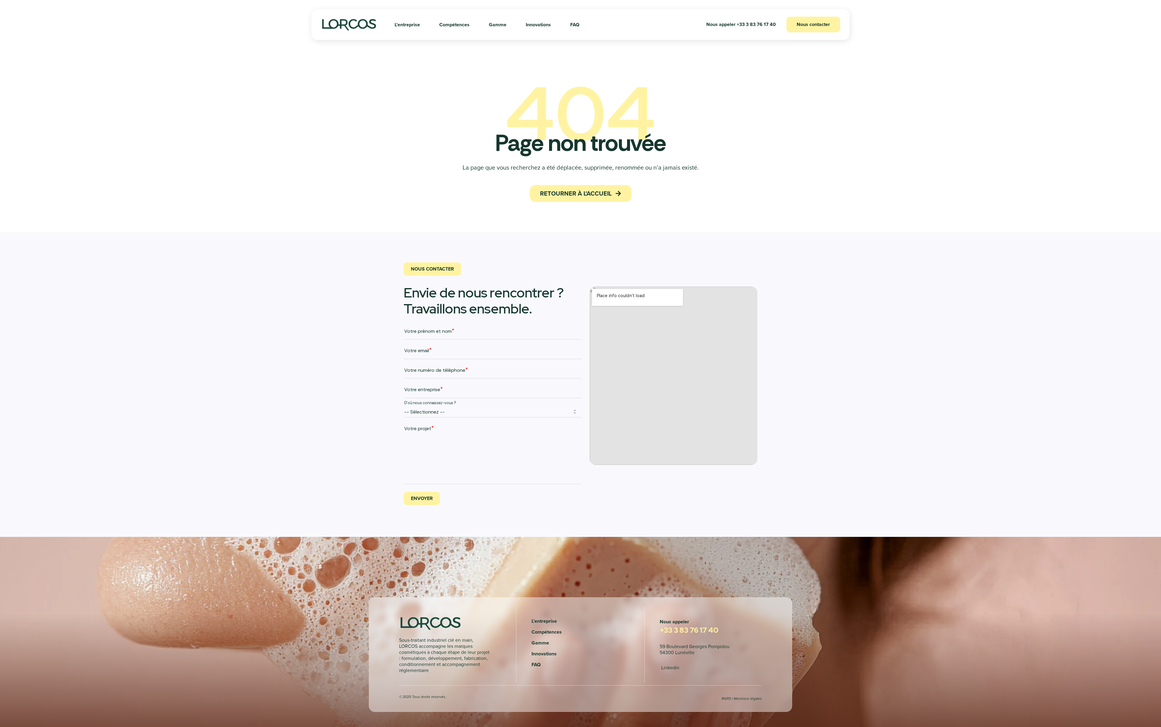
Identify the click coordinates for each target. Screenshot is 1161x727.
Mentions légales (748, 698)
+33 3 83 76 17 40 (689, 630)
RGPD (726, 698)
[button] (741, 24)
